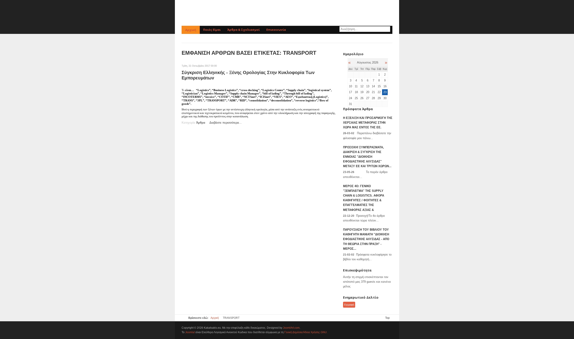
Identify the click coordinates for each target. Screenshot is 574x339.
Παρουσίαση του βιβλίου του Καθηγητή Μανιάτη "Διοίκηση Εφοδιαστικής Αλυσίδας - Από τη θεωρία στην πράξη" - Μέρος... (366, 239)
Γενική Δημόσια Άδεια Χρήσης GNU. (305, 332)
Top (387, 317)
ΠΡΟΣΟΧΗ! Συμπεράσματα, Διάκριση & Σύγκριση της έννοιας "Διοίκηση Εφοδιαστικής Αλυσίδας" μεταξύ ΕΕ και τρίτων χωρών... (367, 157)
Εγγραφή (349, 304)
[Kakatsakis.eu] (287, 12)
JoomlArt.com (291, 327)
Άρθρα (200, 122)
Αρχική (215, 317)
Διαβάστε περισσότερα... (225, 122)
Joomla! (190, 332)
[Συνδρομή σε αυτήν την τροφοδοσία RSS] (333, 61)
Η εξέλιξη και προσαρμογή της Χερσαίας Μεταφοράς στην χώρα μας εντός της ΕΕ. (367, 122)
